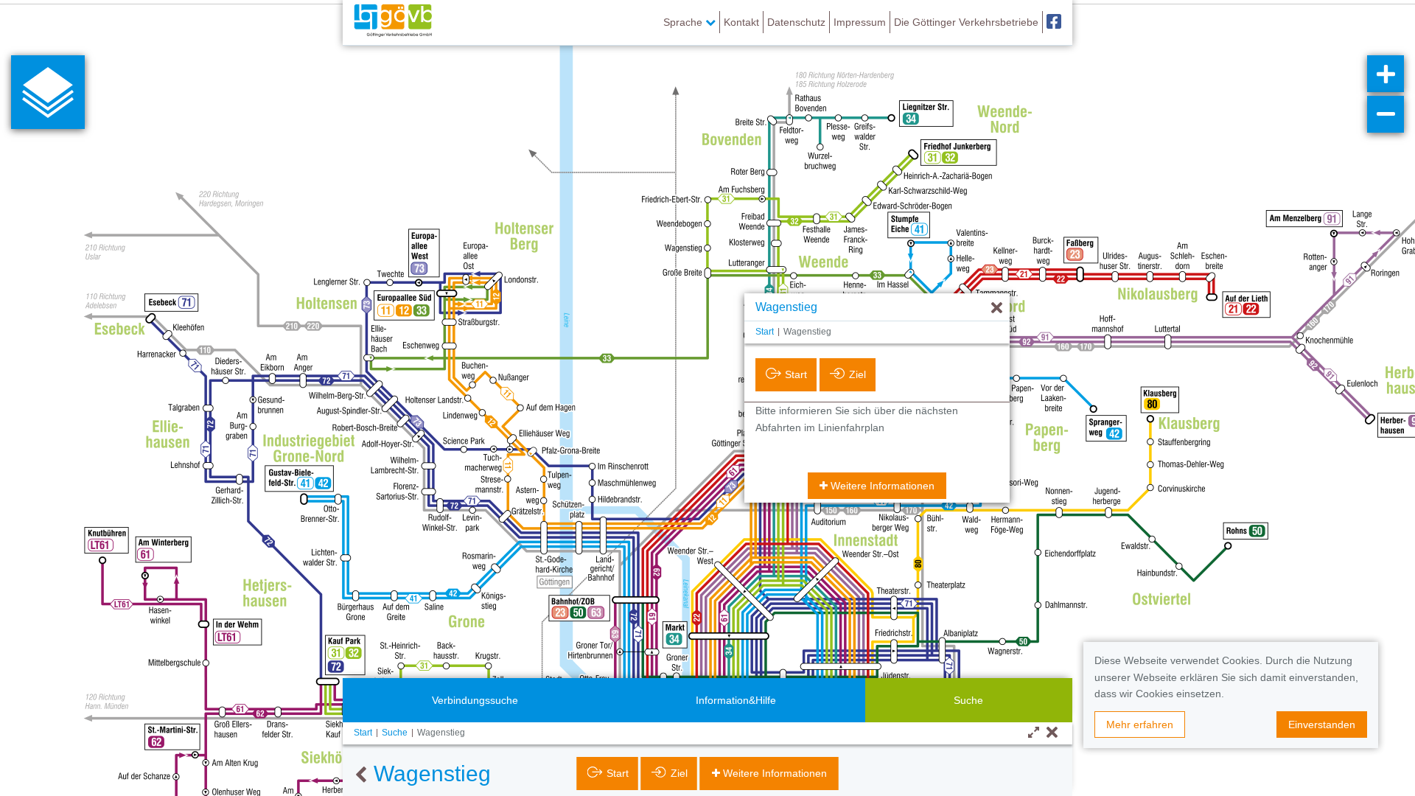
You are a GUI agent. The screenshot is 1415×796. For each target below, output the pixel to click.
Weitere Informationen (882, 486)
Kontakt (741, 22)
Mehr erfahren (1139, 724)
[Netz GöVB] (393, 22)
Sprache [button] (684, 22)
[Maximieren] (1033, 733)
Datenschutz (796, 22)
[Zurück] (361, 775)
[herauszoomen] (1385, 114)
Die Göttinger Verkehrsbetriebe (966, 22)
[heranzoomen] (1385, 73)
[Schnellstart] (48, 92)
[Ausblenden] (996, 308)
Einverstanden (1321, 724)
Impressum (860, 22)
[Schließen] (1052, 733)
